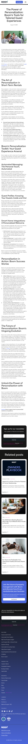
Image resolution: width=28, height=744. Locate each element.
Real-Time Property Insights (7, 639)
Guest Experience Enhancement (8, 652)
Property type (4, 661)
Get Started (19, 2)
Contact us (3, 702)
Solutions (3, 632)
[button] (25, 2)
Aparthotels (4, 671)
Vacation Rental (5, 664)
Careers (3, 692)
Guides (3, 688)
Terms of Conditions (6, 733)
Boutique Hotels (5, 669)
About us (3, 699)
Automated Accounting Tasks (8, 647)
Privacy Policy (4, 735)
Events (2, 683)
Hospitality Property (5, 666)
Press (2, 690)
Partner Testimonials (6, 678)
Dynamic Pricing (5, 644)
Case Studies (4, 680)
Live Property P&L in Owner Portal (9, 642)
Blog (2, 685)
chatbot (8, 348)
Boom (5, 64)
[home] (4, 2)
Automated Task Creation (7, 637)
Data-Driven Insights (6, 649)
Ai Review (3, 654)
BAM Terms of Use (5, 730)
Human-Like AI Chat (6, 634)
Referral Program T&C (6, 704)
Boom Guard (4, 656)
